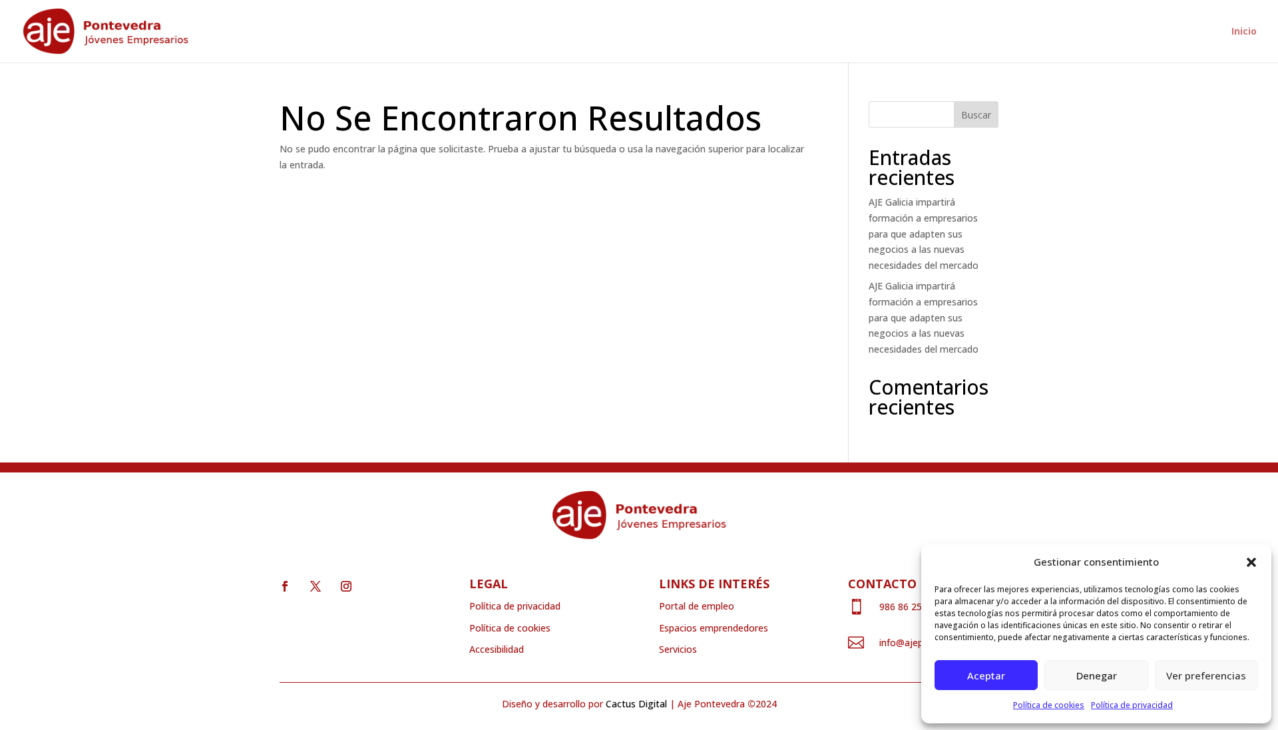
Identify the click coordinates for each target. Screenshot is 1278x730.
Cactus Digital (636, 703)
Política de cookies (1048, 705)
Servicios (678, 649)
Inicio (1244, 32)
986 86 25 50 (907, 606)
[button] (1251, 562)
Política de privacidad (1132, 705)
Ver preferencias (1206, 675)
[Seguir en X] (315, 586)
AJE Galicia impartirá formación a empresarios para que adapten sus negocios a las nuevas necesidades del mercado (923, 234)
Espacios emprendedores (713, 628)
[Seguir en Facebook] (285, 586)
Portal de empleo (696, 606)
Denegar (1096, 675)
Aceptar (986, 675)
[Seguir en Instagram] (346, 586)
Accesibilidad (496, 649)
